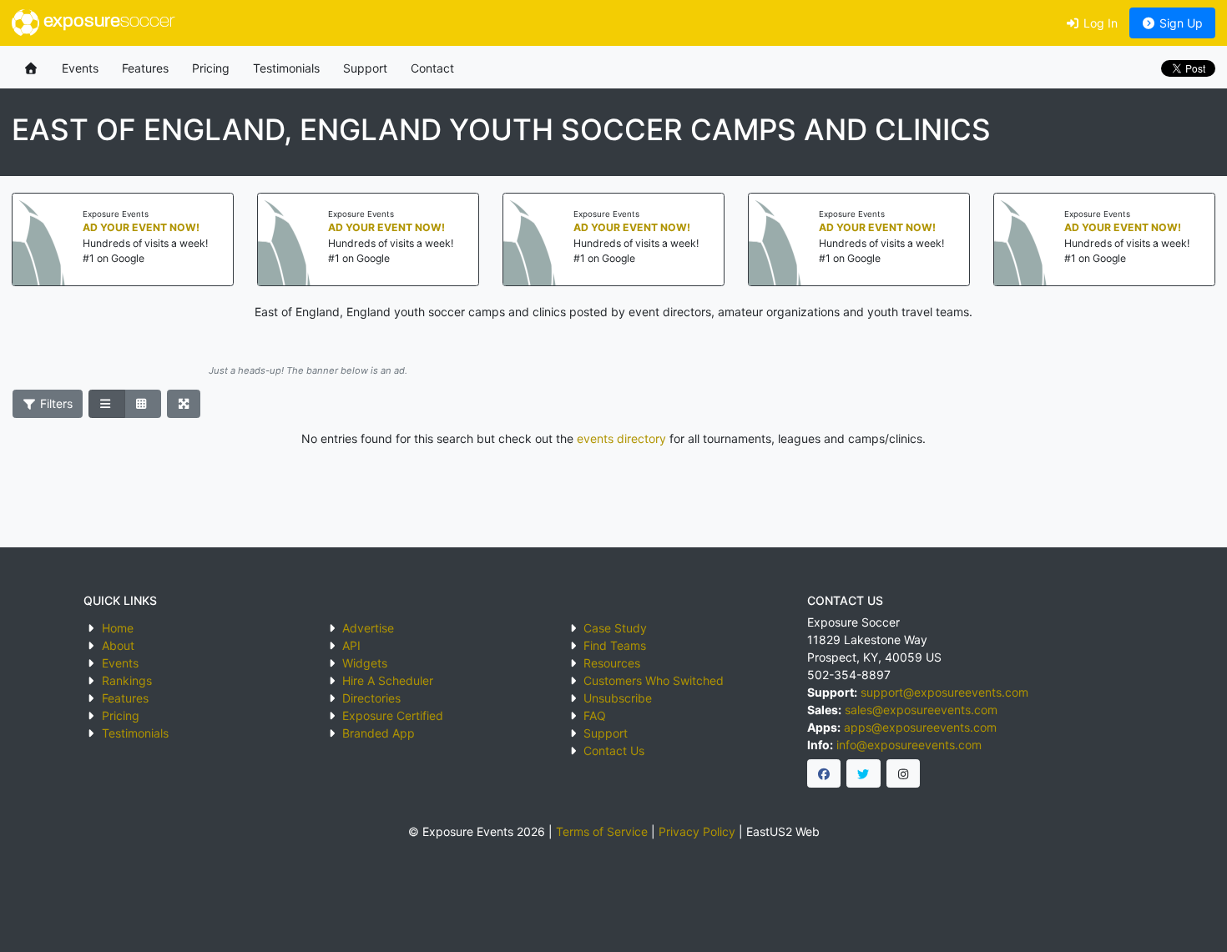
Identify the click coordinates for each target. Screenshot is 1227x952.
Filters (55, 403)
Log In (1099, 23)
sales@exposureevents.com (921, 710)
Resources (611, 663)
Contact (432, 68)
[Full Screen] (184, 404)
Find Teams (614, 645)
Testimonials (286, 68)
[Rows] (106, 404)
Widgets (364, 663)
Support (365, 68)
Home (118, 628)
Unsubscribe (617, 698)
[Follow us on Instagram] (903, 773)
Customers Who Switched (653, 680)
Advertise (368, 628)
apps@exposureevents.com (920, 727)
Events (80, 68)
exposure (106, 22)
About (118, 645)
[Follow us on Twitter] (863, 773)
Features (145, 68)
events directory (621, 438)
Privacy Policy (697, 831)
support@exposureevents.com (944, 692)
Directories (371, 698)
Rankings (127, 680)
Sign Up (1179, 23)
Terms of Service (602, 831)
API (351, 645)
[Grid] (142, 404)
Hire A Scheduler (387, 680)
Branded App (378, 733)
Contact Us (613, 750)
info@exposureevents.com (909, 745)
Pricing (211, 68)
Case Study (615, 628)
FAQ (594, 715)
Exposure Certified (392, 715)
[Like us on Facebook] (824, 773)
